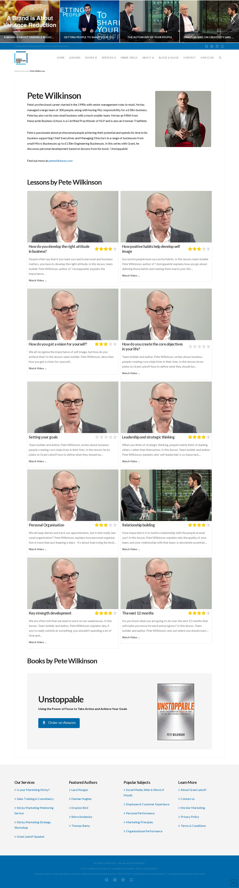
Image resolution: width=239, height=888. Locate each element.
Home (17, 71)
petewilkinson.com (61, 160)
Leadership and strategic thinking (148, 437)
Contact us (188, 798)
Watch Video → (38, 280)
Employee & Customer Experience (147, 804)
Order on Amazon (61, 722)
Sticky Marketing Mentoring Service (34, 810)
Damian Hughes (81, 798)
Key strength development (50, 613)
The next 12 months (137, 613)
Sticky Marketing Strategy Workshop (32, 824)
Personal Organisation (46, 525)
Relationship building (138, 525)
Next (231, 21)
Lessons (25, 71)
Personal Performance (140, 813)
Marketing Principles (139, 822)
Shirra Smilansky (81, 816)
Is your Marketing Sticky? (33, 789)
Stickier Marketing (193, 807)
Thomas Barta (80, 825)
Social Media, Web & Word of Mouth (144, 792)
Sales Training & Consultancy (35, 798)
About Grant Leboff (193, 789)
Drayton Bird (79, 807)
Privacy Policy (190, 816)
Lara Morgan (79, 789)
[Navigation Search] (220, 56)
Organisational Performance (144, 831)
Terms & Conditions (193, 825)
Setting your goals (43, 437)
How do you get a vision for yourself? (58, 344)
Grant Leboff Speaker (31, 836)
